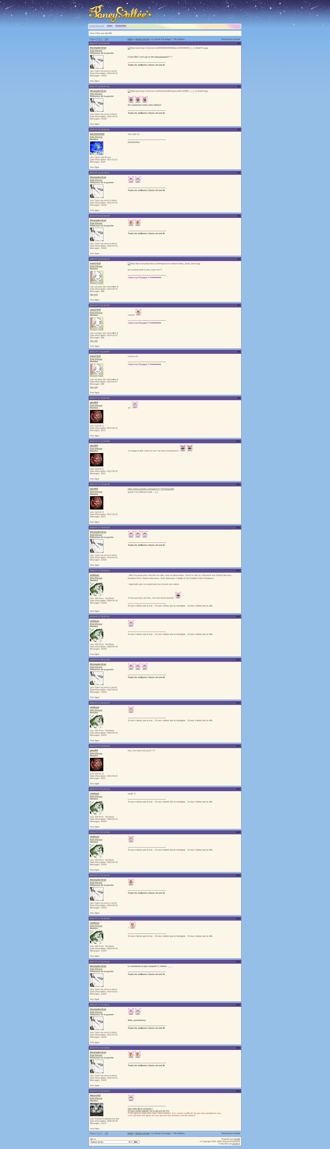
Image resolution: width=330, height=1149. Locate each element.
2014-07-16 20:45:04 (99, 43)
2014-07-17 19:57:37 (99, 616)
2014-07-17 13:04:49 (99, 441)
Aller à (93, 1139)
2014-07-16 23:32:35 (99, 259)
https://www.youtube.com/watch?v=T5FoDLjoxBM (151, 489)
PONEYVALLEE (96, 25)
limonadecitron (98, 48)
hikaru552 (95, 1095)
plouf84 (94, 402)
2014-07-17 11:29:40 (99, 352)
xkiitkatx (94, 575)
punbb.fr (236, 1144)
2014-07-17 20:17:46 (99, 660)
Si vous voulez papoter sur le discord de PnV (148, 1111)
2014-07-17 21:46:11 (99, 1005)
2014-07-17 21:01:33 (99, 789)
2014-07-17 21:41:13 (99, 961)
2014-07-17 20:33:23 (99, 703)
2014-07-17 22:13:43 (99, 1048)
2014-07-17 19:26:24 (99, 527)
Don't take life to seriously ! (140, 1108)
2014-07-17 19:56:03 (99, 570)
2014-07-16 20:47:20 (99, 86)
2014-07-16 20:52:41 (99, 129)
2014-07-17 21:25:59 (99, 918)
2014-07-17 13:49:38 (99, 484)
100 (106, 39)
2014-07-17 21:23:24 (99, 875)
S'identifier (120, 25)
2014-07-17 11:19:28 (99, 305)
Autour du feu (142, 39)
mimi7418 (95, 263)
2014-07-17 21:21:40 (99, 832)
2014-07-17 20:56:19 (99, 746)
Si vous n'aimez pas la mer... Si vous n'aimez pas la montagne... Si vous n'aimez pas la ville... (171, 606)
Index (109, 25)
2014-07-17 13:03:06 (99, 398)
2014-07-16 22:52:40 (99, 216)
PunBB (237, 1139)
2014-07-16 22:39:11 (99, 173)
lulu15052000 (97, 134)
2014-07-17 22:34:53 (99, 1091)
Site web (94, 294)
